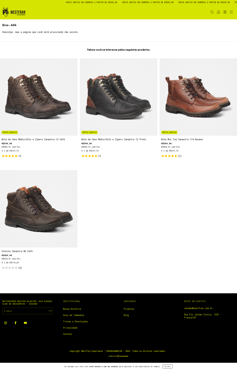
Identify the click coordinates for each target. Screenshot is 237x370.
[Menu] (231, 12)
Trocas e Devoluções (75, 321)
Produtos (129, 308)
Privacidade (70, 327)
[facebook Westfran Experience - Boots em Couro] (16, 322)
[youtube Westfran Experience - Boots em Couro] (25, 322)
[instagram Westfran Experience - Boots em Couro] (6, 322)
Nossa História (72, 308)
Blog (126, 315)
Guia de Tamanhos (73, 315)
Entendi (167, 366)
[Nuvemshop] (119, 356)
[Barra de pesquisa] (212, 12)
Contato (67, 334)
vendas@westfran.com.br (198, 308)
